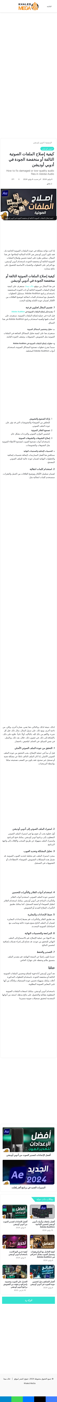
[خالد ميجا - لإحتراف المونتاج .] (28, 6)
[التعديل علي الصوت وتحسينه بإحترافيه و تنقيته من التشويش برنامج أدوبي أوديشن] (14, 1272)
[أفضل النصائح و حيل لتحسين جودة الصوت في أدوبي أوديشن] (42, 1272)
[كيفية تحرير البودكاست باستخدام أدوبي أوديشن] (14, 1241)
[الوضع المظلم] (8, 7)
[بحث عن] (3, 7)
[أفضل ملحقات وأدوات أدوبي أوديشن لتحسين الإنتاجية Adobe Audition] (42, 1212)
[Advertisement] (28, 44)
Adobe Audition (18, 311)
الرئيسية (48, 142)
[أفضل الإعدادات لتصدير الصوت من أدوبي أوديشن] (14, 1212)
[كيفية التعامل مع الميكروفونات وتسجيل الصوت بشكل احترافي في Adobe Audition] (42, 1241)
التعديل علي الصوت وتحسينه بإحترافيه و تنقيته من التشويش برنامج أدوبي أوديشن (15, 1284)
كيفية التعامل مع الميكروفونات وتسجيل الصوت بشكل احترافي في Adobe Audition (42, 1254)
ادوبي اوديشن (38, 142)
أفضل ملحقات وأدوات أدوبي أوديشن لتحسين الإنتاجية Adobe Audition (43, 1224)
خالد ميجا (30, 286)
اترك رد (28, 1300)
